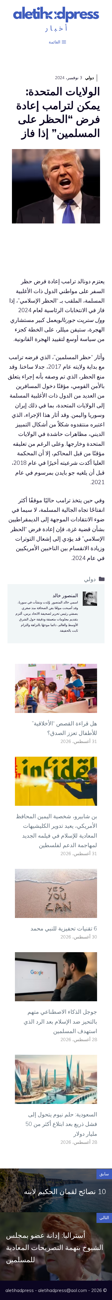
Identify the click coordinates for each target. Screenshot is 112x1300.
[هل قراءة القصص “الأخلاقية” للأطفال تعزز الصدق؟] (56, 707)
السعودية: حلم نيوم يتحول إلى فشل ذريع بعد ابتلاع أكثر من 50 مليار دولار (61, 1124)
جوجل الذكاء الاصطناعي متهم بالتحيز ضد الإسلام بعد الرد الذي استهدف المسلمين (60, 1021)
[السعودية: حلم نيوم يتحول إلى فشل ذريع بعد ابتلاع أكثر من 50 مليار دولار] (56, 1099)
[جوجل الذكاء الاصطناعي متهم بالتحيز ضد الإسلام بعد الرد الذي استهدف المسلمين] (56, 996)
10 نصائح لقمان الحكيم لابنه (65, 1191)
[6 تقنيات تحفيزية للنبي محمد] (56, 913)
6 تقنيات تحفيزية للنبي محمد (63, 928)
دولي (89, 77)
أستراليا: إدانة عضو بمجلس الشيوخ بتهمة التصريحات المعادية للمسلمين (54, 1247)
